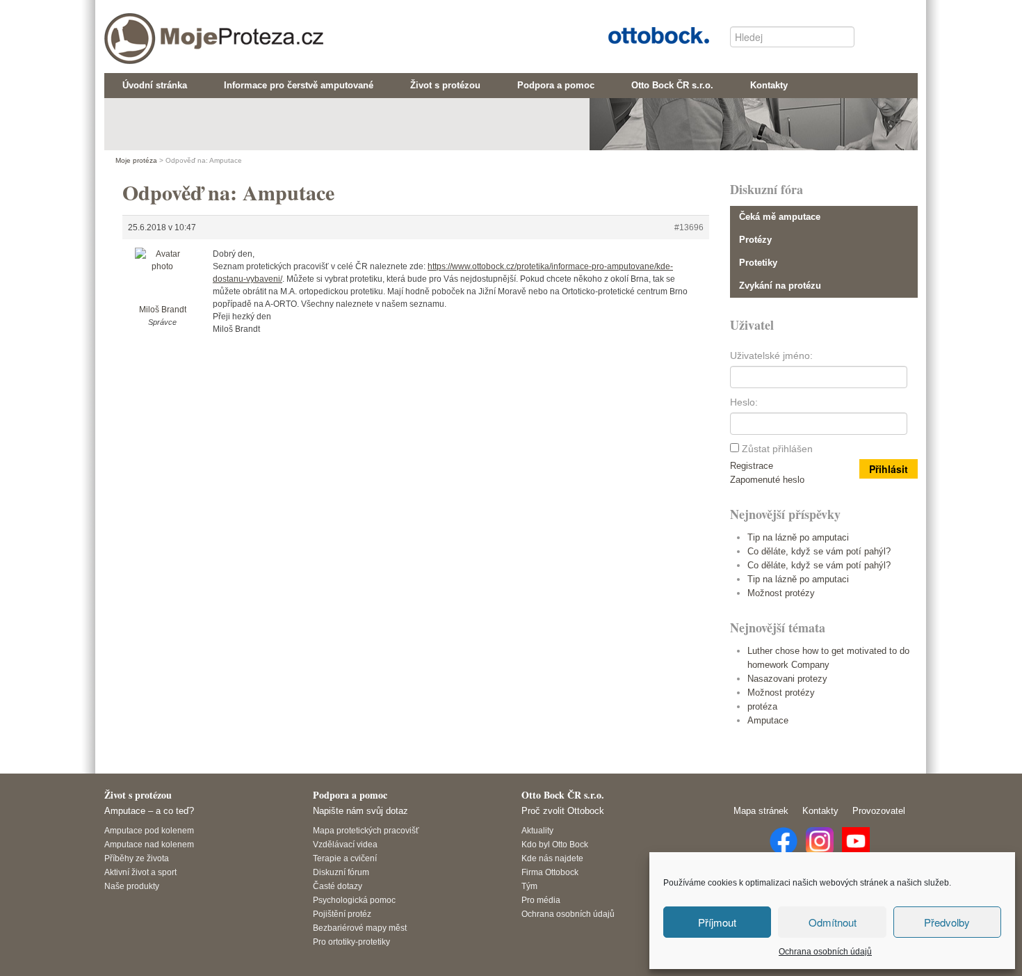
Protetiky (758, 262)
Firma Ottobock (549, 872)
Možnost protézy (781, 593)
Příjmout (717, 922)
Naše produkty (131, 885)
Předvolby (947, 922)
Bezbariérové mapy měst (360, 927)
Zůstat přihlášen (777, 448)
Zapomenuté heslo (767, 479)
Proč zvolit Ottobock (562, 811)
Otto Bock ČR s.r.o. (648, 34)
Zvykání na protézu (780, 285)
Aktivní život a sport (140, 872)
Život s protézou (138, 794)
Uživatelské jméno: (771, 355)
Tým (529, 885)
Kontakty (820, 811)
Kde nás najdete (552, 858)
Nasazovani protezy (787, 678)
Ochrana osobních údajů (825, 952)
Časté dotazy (337, 885)
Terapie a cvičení (345, 858)
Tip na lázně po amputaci (798, 537)
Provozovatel (878, 811)
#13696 (689, 227)
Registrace (751, 466)
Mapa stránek (760, 811)
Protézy (755, 239)
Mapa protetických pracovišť (366, 830)
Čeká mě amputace (779, 216)
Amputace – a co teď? (149, 811)
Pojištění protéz (342, 913)
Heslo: (744, 402)
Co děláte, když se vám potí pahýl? (819, 551)
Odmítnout (833, 922)
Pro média (540, 899)
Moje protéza (163, 28)
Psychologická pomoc (354, 899)
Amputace (767, 720)
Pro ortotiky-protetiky (351, 941)
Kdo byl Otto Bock (554, 844)
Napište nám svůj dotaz (360, 811)
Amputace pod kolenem (149, 830)
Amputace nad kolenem (149, 844)
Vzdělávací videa (345, 844)
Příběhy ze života (136, 858)
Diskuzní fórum (341, 872)
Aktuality (537, 830)
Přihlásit (888, 469)
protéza (762, 706)
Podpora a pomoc (350, 794)
